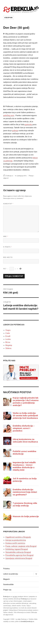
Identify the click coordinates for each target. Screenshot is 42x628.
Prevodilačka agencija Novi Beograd (19, 555)
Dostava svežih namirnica (15, 543)
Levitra (8, 339)
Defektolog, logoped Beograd (16, 549)
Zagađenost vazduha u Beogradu (18, 537)
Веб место (7, 257)
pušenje (15, 131)
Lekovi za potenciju (10, 574)
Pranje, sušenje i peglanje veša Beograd (20, 546)
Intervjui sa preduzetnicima (15, 540)
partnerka (28, 124)
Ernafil (7, 336)
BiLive (7, 342)
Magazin (6, 579)
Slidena (8, 348)
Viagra (7, 330)
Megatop (8, 345)
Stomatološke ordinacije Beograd (18, 552)
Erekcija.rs (9, 176)
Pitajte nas (7, 589)
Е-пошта (7, 247)
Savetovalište (8, 584)
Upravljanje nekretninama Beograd (18, 558)
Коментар (8, 204)
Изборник (8, 17)
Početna (6, 568)
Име (5, 236)
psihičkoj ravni (8, 115)
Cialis (7, 333)
